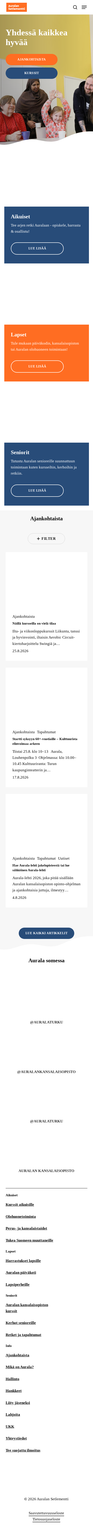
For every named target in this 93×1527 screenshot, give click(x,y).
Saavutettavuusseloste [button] (46, 1513)
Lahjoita (13, 1414)
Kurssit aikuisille (20, 1204)
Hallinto (12, 1379)
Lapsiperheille (18, 1284)
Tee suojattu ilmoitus (23, 1450)
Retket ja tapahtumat (23, 1335)
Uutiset (64, 858)
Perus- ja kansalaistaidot (26, 1228)
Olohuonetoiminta (21, 1216)
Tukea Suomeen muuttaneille (29, 1240)
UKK (10, 1426)
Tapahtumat (46, 732)
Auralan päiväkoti (21, 1272)
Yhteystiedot (16, 1438)
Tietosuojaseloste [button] (46, 1519)
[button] (84, 7)
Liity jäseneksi (18, 1403)
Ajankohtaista (23, 617)
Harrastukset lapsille (23, 1261)
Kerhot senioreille (21, 1323)
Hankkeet (14, 1391)
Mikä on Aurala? (20, 1367)
